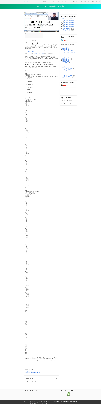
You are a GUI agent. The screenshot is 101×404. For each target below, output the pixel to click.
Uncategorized (64, 78)
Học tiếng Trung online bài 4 (66, 29)
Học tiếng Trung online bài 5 (66, 28)
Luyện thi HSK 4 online (65, 67)
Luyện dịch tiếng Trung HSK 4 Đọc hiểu (69, 52)
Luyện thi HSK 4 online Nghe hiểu (68, 68)
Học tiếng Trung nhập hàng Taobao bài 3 (68, 22)
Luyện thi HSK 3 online (65, 63)
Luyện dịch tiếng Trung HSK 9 (66, 60)
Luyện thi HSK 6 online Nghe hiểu (68, 75)
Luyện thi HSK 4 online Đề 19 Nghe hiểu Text (31, 51)
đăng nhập (30, 381)
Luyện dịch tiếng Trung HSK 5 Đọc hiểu (69, 55)
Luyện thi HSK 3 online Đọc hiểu (68, 66)
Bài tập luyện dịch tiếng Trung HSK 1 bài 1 (68, 18)
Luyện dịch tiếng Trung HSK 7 (66, 58)
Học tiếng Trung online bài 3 (66, 30)
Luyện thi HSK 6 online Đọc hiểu (68, 76)
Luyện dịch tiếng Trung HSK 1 (66, 48)
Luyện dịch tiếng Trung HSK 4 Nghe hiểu (69, 50)
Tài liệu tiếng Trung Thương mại (66, 77)
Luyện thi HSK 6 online (65, 74)
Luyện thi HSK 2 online (65, 62)
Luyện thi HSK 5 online (65, 70)
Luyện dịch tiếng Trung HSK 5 (66, 53)
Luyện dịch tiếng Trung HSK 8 (66, 59)
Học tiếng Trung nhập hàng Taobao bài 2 (68, 24)
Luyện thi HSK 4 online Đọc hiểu (68, 69)
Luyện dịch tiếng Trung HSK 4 (66, 49)
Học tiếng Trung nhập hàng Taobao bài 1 (68, 26)
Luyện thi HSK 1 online (65, 61)
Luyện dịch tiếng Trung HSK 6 (66, 57)
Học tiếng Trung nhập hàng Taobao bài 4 (68, 20)
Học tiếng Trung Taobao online (66, 47)
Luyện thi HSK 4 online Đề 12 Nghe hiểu (32, 371)
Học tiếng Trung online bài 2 (66, 31)
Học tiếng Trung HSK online (66, 46)
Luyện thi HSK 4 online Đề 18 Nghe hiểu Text (31, 54)
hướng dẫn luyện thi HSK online (39, 53)
